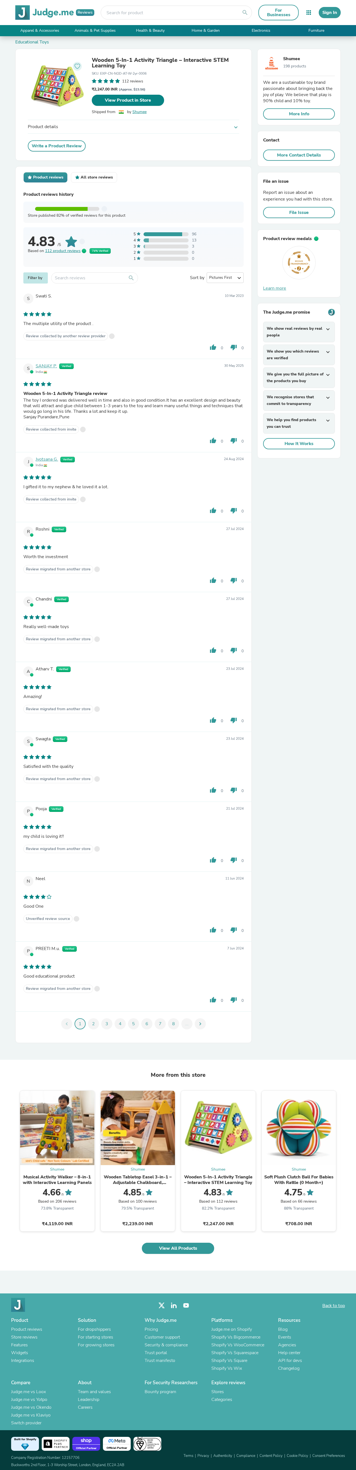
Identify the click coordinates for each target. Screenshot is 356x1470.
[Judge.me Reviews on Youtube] (186, 1305)
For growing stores (96, 1345)
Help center (289, 1353)
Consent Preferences (328, 1455)
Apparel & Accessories (39, 30)
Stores (217, 1392)
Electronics (261, 30)
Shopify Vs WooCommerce (237, 1345)
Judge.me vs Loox (28, 1392)
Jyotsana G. (47, 459)
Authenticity (222, 1455)
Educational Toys (32, 42)
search (245, 12)
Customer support (162, 1337)
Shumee (139, 111)
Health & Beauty (150, 30)
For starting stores (95, 1337)
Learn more (274, 288)
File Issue (299, 212)
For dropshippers (94, 1329)
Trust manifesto (160, 1360)
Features (19, 1345)
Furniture (316, 30)
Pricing (151, 1329)
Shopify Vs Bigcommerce (235, 1337)
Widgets (19, 1353)
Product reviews (26, 1329)
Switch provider (26, 1423)
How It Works (299, 444)
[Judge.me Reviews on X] (161, 1305)
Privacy (203, 1455)
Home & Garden (206, 30)
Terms (188, 1455)
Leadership (88, 1399)
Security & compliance (166, 1345)
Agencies (287, 1345)
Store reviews (24, 1337)
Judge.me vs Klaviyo (31, 1415)
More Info (299, 114)
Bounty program (160, 1392)
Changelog (289, 1368)
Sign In (329, 12)
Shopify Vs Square (229, 1360)
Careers (85, 1407)
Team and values (94, 1392)
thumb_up (213, 347)
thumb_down (233, 347)
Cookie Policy (297, 1455)
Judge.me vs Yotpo (29, 1399)
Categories (221, 1399)
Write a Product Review (57, 146)
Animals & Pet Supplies (95, 30)
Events (284, 1337)
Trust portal (156, 1353)
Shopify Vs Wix (226, 1368)
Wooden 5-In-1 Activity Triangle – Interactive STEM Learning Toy (160, 63)
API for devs (290, 1360)
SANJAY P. (46, 366)
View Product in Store (128, 100)
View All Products (178, 1248)
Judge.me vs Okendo (31, 1407)
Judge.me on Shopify (231, 1329)
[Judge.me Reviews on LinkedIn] (173, 1305)
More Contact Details (299, 155)
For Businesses (278, 12)
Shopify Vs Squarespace (234, 1353)
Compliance (245, 1455)
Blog (283, 1329)
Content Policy (271, 1455)
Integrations (22, 1360)
